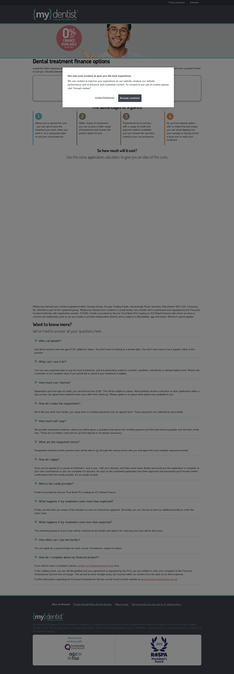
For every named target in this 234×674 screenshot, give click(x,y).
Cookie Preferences (104, 98)
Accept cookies (130, 98)
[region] (118, 87)
